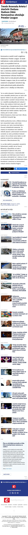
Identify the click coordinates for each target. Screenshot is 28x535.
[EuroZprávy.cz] (10, 2)
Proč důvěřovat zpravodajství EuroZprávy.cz (14, 49)
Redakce (10, 504)
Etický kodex (4, 504)
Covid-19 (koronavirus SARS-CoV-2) (9, 205)
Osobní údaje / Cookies (10, 506)
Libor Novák (8, 468)
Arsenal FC (13, 204)
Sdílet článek (22, 26)
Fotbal (18, 204)
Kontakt (15, 504)
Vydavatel (20, 504)
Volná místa (20, 506)
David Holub (5, 21)
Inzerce (25, 504)
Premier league (6, 204)
